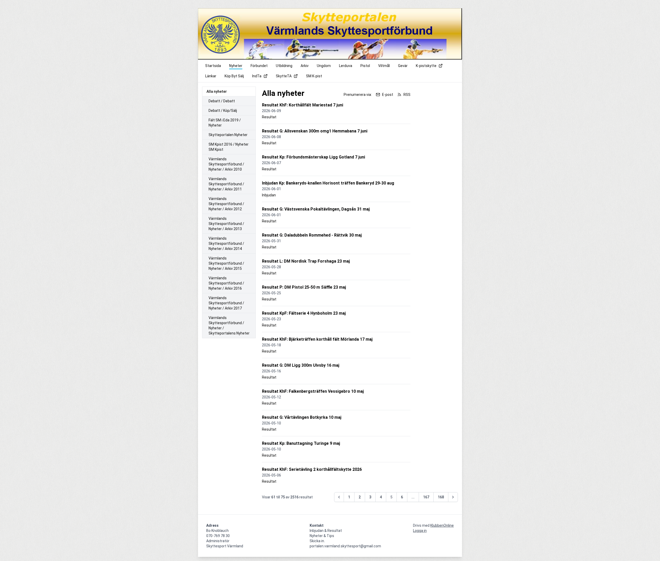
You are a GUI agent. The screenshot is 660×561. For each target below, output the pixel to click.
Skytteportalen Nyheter (228, 135)
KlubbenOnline (442, 525)
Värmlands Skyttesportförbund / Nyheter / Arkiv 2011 (226, 184)
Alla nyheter (217, 91)
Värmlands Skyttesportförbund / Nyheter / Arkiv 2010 (226, 164)
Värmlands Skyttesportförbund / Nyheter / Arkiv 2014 (226, 243)
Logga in (420, 531)
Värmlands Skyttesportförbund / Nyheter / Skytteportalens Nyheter (229, 325)
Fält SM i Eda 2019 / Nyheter (225, 122)
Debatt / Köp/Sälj (223, 110)
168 (441, 497)
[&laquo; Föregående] (339, 497)
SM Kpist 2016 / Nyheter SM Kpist (229, 147)
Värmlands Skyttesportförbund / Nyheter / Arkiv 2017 (226, 303)
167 (426, 497)
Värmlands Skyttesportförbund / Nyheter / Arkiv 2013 (226, 223)
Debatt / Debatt (222, 101)
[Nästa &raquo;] (453, 497)
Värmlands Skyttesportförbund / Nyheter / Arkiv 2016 (226, 283)
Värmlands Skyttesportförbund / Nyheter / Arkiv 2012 (226, 204)
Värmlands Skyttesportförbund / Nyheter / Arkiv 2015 (226, 263)
